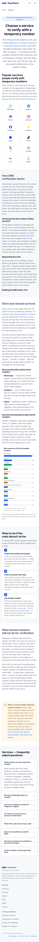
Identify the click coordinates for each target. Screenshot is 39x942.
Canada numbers (20, 314)
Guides (4, 896)
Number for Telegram (9, 926)
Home (4, 10)
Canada (13, 241)
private (13, 359)
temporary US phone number (21, 43)
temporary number (11, 203)
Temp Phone (12, 3)
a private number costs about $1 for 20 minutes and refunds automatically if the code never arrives (20, 732)
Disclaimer (34, 936)
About (4, 903)
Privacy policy (13, 936)
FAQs (4, 899)
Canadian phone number (16, 46)
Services (5, 892)
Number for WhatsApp (10, 923)
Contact (5, 907)
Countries (5, 889)
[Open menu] (35, 3)
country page (21, 608)
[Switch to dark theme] (30, 3)
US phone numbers (9, 915)
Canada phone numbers (10, 919)
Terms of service (24, 936)
